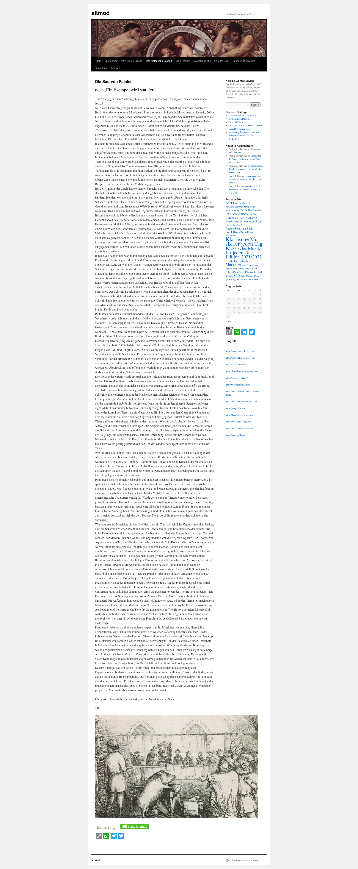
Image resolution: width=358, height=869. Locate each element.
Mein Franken (183, 61)
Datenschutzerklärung (243, 61)
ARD (252, 206)
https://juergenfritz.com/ (236, 408)
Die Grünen (240, 217)
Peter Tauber (251, 268)
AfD (229, 202)
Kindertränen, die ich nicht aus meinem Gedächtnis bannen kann (246, 169)
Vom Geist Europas (131, 61)
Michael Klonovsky (248, 265)
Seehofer (229, 275)
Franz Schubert (232, 221)
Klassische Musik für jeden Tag (211, 61)
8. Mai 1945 (234, 138)
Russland (258, 271)
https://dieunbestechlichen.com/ (239, 414)
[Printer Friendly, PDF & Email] (134, 826)
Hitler (228, 225)
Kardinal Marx (246, 232)
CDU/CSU (238, 214)
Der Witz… (117, 68)
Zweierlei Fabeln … (237, 122)
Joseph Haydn (233, 232)
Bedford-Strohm (233, 210)
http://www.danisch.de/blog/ (238, 384)
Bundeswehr (255, 210)
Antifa (246, 206)
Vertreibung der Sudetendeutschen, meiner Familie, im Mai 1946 (246, 159)
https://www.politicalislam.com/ (239, 428)
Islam (234, 225)
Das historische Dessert (159, 61)
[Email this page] (107, 828)
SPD (237, 275)
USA (256, 275)
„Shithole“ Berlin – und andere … (243, 115)
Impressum (101, 68)
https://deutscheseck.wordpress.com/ (242, 371)
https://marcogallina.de (235, 434)
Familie (249, 218)
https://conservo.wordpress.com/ (240, 351)
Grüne (258, 221)
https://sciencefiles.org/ (236, 364)
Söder (243, 275)
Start (98, 61)
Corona (230, 218)
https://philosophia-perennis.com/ (240, 357)
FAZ (254, 217)
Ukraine (250, 275)
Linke (228, 260)
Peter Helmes (238, 268)
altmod (100, 13)
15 (255, 303)
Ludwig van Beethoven (241, 261)
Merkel (231, 264)
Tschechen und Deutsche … (241, 118)
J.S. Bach (241, 225)
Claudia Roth (250, 214)
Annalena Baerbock (234, 206)
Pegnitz (229, 268)
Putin (235, 272)
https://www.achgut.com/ (237, 377)
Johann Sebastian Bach (239, 228)
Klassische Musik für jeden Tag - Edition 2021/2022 (244, 252)
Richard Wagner (246, 272)
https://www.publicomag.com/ (239, 421)
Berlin (244, 210)
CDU (229, 214)
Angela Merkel (241, 203)
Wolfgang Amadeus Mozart (240, 279)
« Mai (228, 320)
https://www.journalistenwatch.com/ (241, 401)
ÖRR (256, 279)
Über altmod (110, 61)
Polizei (229, 272)
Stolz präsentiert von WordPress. (244, 860)
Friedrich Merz (247, 221)
